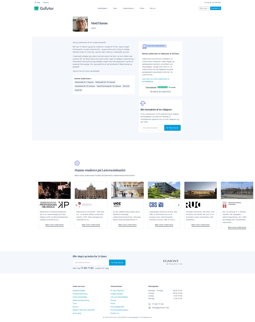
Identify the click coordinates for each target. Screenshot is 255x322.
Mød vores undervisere (127, 225)
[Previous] (76, 205)
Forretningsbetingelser (119, 310)
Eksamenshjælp (79, 291)
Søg (38, 2)
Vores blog (77, 313)
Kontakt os (215, 8)
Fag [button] (114, 8)
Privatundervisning (80, 294)
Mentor (75, 307)
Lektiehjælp (102, 8)
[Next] (178, 205)
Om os (152, 8)
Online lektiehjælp (80, 297)
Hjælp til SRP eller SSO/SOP (84, 310)
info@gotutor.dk (160, 307)
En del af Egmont (117, 291)
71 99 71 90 (87, 268)
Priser (142, 8)
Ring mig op (173, 128)
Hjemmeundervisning (81, 300)
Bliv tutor (203, 8)
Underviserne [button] (128, 8)
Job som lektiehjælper (119, 297)
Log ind (46, 2)
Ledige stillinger (117, 294)
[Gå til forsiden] (44, 8)
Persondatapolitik (117, 307)
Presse (113, 300)
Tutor (75, 303)
